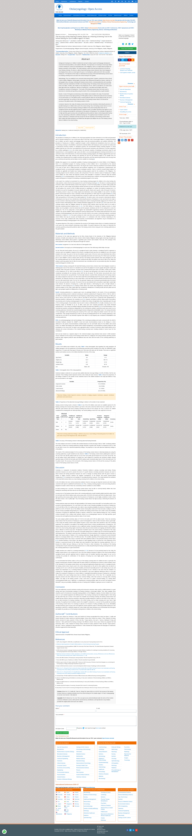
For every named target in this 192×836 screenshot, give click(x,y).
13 (81, 271)
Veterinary (120, 808)
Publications (64, 1)
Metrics (126, 15)
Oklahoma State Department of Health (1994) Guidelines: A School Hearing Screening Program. (78, 644)
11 (79, 206)
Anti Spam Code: (60, 728)
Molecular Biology (116, 747)
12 (81, 206)
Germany (60, 799)
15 (98, 303)
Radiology (126, 751)
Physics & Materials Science (125, 801)
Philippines (69, 814)
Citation (127, 52)
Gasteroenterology (103, 762)
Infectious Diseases (104, 774)
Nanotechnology (80, 760)
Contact (87, 1)
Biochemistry (123, 91)
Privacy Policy (101, 829)
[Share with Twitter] (122, 60)
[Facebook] (127, 830)
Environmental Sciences (63, 772)
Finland (76, 797)
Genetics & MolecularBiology (91, 808)
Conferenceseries (93, 28)
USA (59, 792)
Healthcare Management (90, 799)
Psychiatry (127, 747)
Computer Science (61, 765)
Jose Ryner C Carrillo (76, 40)
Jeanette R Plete (64, 42)
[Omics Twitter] (118, 1)
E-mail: (98, 708)
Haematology (102, 767)
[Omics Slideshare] (129, 1)
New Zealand (66, 810)
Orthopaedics (115, 763)
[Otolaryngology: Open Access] (59, 7)
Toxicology (127, 760)
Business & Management (126, 99)
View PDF (80, 127)
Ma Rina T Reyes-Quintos (76, 42)
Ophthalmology (115, 760)
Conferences (73, 1)
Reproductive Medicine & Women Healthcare (107, 814)
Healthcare (101, 769)
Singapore (69, 803)
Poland (76, 792)
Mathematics (79, 756)
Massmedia (121, 815)
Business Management (124, 813)
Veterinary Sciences (81, 777)
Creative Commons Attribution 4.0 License (84, 829)
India (67, 801)
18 (87, 550)
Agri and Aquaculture (125, 89)
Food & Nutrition (61, 774)
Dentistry (101, 754)
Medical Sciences (80, 758)
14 (84, 299)
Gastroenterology (88, 806)
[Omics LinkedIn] (122, 1)
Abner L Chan (85, 40)
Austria (76, 794)
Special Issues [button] (117, 15)
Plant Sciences (80, 772)
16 (99, 306)
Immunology (102, 771)
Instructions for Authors (79, 15)
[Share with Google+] (129, 140)
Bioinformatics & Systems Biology (126, 94)
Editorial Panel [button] (67, 15)
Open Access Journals (109, 20)
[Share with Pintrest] (129, 60)
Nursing (113, 754)
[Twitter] (130, 830)
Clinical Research (103, 751)
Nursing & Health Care (81, 765)
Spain (67, 792)
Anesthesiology (103, 747)
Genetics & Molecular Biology (64, 779)
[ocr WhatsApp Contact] (136, 1)
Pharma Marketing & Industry (125, 794)
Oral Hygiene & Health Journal (127, 72)
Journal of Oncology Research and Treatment (126, 69)
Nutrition (114, 756)
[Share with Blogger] (132, 60)
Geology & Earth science (124, 817)
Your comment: (60, 714)
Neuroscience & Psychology (83, 763)
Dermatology (102, 756)
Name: (58, 708)
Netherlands (59, 814)
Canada (68, 794)
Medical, (104, 22)
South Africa (66, 806)
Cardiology (101, 749)
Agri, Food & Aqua (122, 797)
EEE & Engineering (122, 806)
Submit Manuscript (92, 15)
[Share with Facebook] (119, 60)
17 (63, 477)
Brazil (59, 806)
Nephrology (115, 749)
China (67, 797)
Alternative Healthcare (89, 813)
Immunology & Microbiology (83, 749)
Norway (77, 803)
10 (98, 183)
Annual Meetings (90, 787)
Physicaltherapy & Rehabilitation (116, 770)
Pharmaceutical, (115, 22)
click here (98, 728)
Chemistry (59, 760)
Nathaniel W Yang (99, 42)
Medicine (101, 776)
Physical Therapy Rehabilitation (105, 800)
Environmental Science (124, 803)
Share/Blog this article (125, 111)
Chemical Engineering (125, 102)
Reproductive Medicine (127, 754)
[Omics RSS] (125, 1)
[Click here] (112, 1)
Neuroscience (87, 801)
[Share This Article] (126, 44)
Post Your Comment (127, 48)
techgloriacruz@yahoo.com (105, 53)
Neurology (114, 751)
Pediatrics (114, 767)
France (68, 799)
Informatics (79, 751)
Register (80, 1)
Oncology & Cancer (106, 792)
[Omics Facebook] (115, 1)
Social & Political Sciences (82, 774)
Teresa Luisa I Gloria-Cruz (62, 40)
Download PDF (89, 127)
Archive (110, 15)
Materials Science (80, 754)
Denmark (77, 799)
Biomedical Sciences (125, 97)
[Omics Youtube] (132, 1)
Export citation (123, 109)
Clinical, (109, 22)
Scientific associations (95, 22)
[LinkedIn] (133, 830)
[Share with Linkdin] (126, 60)
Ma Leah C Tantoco (89, 42)
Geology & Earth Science (82, 747)
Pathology (114, 765)
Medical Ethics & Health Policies (107, 808)
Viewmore (130, 83)
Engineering (60, 770)
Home (57, 1)
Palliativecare (104, 811)
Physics (78, 770)
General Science (61, 777)
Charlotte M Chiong (95, 40)
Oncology (114, 758)
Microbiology (102, 778)
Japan (59, 803)
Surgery (126, 757)
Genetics (101, 764)
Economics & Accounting (63, 767)
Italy (59, 797)
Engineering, (123, 22)
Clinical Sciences (61, 763)
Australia (60, 794)
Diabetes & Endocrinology (102, 759)
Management (94, 23)
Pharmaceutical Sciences (82, 767)
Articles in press (102, 15)
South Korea (58, 809)
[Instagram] (136, 830)
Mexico (77, 801)
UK (58, 801)
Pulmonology (127, 749)
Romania (77, 806)
